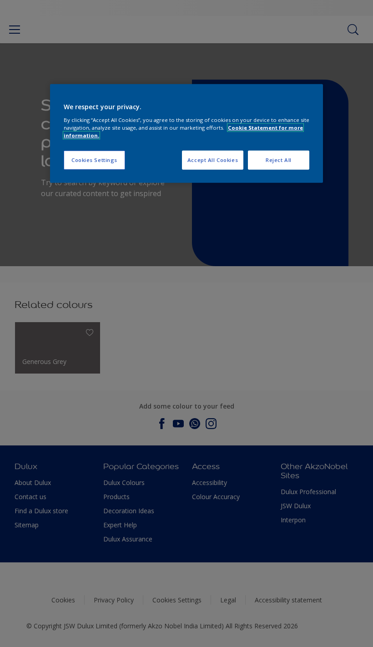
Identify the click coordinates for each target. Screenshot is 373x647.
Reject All (279, 160)
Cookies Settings (94, 160)
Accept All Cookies (212, 160)
